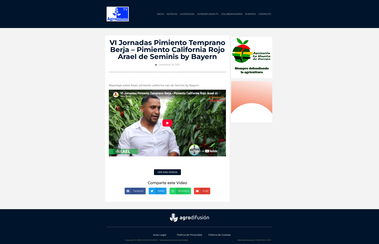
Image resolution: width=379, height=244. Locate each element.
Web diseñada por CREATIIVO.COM (254, 240)
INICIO (160, 14)
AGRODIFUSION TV (208, 14)
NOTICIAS (172, 14)
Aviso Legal (159, 234)
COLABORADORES (232, 14)
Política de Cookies (219, 234)
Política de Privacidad (189, 234)
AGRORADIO (187, 14)
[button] (135, 191)
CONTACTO (264, 14)
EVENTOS (250, 14)
